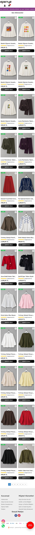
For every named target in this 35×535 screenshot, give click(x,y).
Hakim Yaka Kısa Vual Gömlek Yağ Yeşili (26, 470)
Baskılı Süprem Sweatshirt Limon (9, 121)
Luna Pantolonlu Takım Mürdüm (26, 160)
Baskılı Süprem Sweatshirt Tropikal (26, 43)
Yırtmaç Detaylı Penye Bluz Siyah (9, 470)
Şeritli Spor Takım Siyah (25, 276)
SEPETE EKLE (9, 50)
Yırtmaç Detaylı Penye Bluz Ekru (9, 354)
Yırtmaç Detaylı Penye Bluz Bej (9, 393)
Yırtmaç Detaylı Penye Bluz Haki (26, 354)
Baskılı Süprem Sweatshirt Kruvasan (9, 43)
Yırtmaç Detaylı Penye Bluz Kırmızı (26, 432)
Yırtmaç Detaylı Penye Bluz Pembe (26, 315)
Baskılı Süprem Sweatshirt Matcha (26, 82)
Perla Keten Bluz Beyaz (8, 315)
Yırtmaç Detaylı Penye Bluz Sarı (26, 393)
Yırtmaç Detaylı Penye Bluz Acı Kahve (9, 432)
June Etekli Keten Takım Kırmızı (9, 276)
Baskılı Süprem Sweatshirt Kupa (9, 82)
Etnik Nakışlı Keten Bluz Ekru (26, 237)
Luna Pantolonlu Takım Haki (9, 160)
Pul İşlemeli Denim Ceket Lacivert (26, 199)
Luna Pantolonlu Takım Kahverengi (26, 121)
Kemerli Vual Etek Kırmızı (9, 199)
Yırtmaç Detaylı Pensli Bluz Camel (9, 237)
